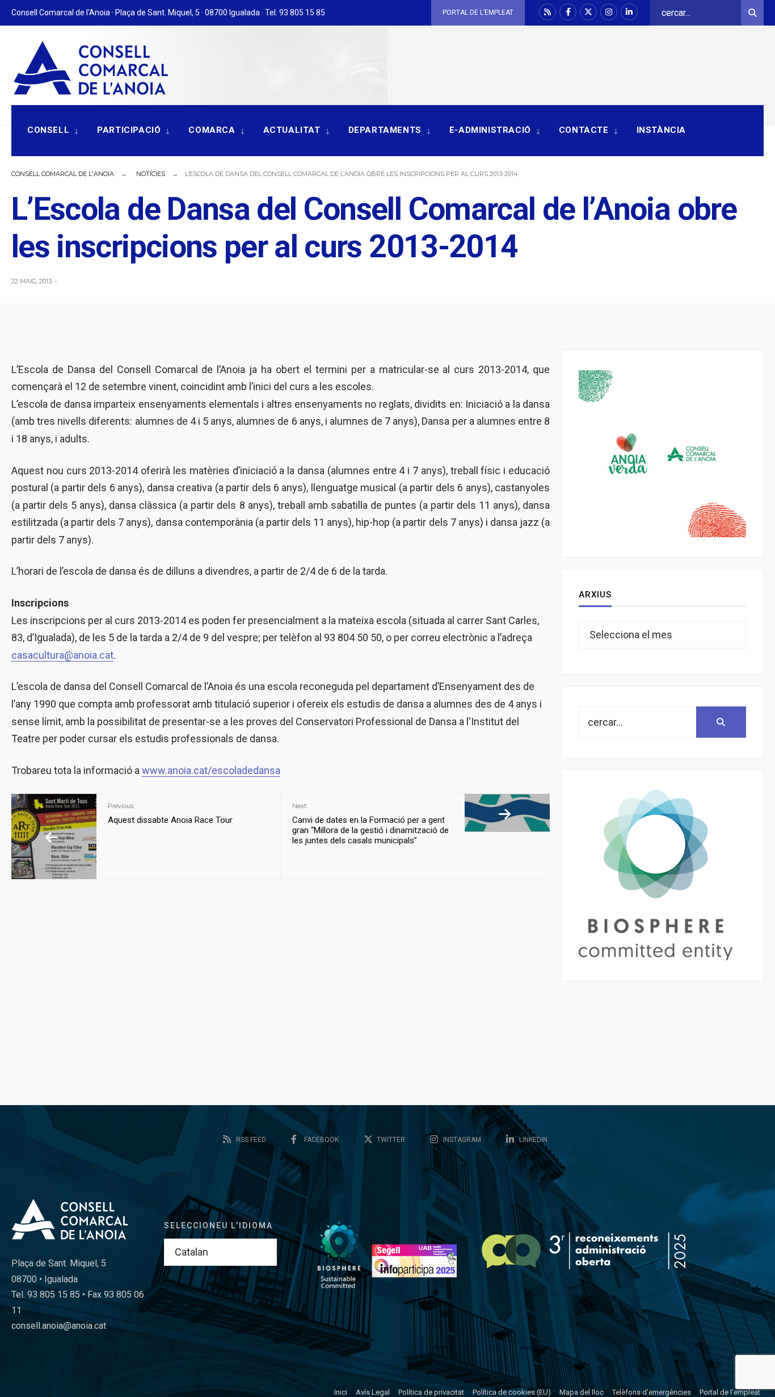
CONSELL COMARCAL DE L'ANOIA (62, 174)
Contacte (584, 130)
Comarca (211, 130)
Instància (661, 130)
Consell (48, 130)
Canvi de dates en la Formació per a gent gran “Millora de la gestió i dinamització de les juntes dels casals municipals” (370, 823)
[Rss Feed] (547, 11)
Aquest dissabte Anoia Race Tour (170, 813)
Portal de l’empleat (478, 12)
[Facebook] (567, 11)
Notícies (150, 174)
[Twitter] (588, 11)
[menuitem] (46, 131)
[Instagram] (608, 11)
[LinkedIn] (629, 11)
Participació (129, 130)
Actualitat (292, 130)
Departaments (385, 130)
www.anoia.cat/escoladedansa (211, 770)
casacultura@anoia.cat (62, 655)
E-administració (490, 130)
